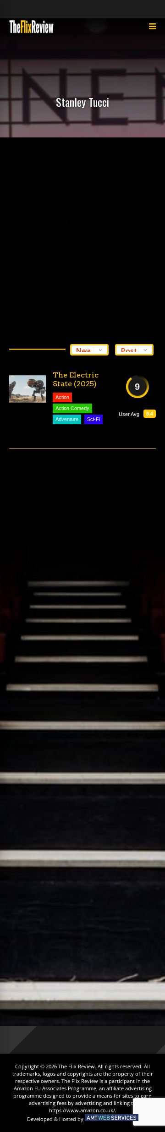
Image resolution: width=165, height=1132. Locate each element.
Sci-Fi (93, 419)
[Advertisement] (82, 238)
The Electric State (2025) (76, 379)
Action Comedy (72, 408)
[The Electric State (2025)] (27, 389)
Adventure (66, 419)
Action (62, 397)
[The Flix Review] (31, 31)
